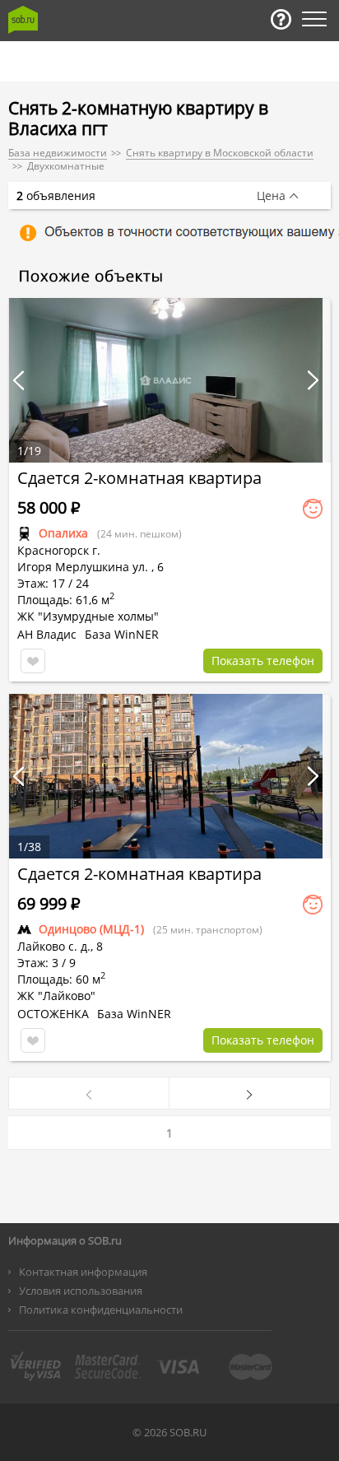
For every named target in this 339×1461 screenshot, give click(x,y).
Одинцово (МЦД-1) (91, 929)
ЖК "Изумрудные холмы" (88, 616)
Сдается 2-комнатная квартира (139, 478)
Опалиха (63, 533)
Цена (271, 196)
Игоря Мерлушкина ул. (82, 567)
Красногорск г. (58, 550)
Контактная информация (83, 1271)
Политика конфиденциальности (101, 1309)
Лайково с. (47, 946)
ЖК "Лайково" (56, 995)
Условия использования (80, 1290)
